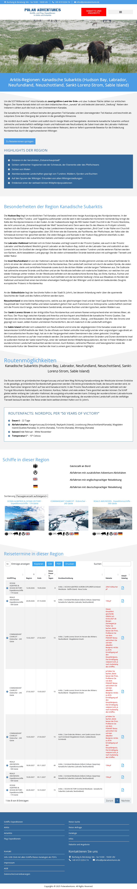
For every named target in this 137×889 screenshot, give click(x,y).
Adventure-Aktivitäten (113, 472)
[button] (120, 12)
